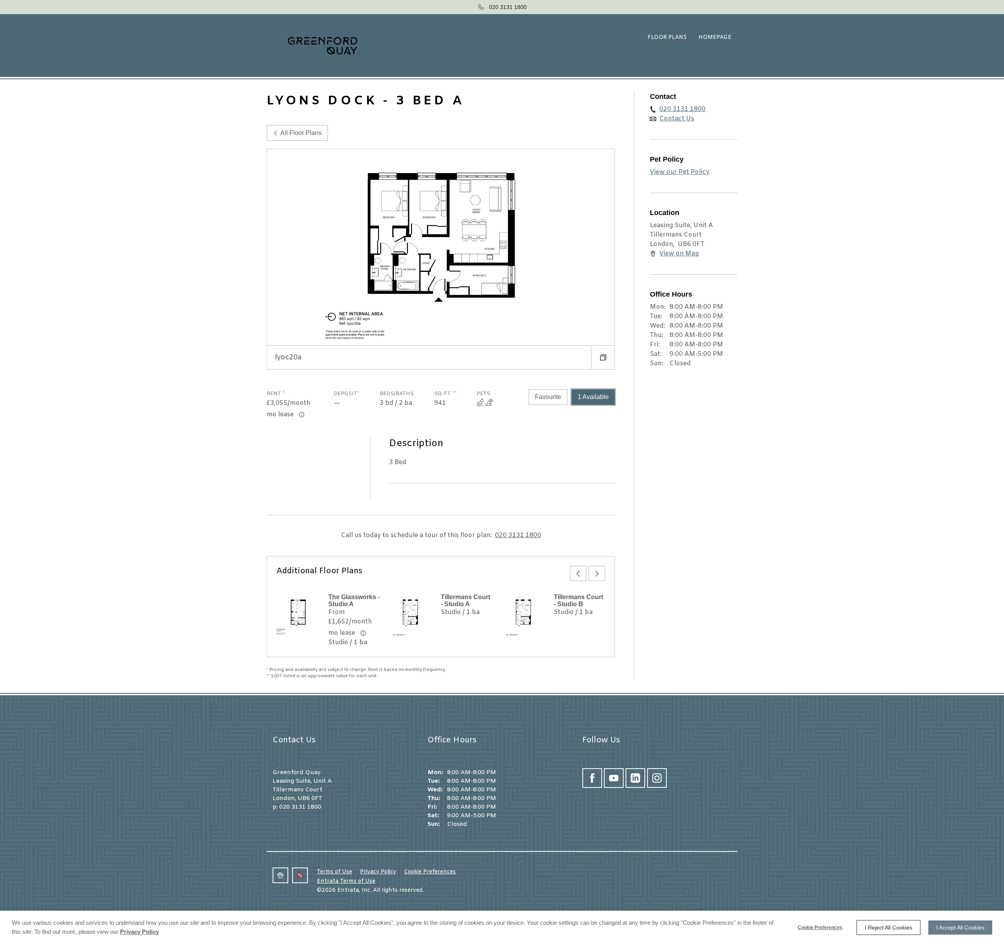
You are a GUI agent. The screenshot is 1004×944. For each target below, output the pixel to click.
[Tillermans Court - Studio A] (410, 615)
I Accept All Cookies (960, 927)
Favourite (548, 397)
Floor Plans (667, 37)
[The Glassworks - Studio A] (297, 615)
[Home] (316, 45)
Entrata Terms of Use (346, 881)
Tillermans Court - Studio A (465, 600)
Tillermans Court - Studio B (578, 600)
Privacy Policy (378, 872)
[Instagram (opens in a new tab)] (657, 778)
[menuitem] (667, 38)
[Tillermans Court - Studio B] (523, 615)
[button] (603, 357)
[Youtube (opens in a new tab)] (614, 778)
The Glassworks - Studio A (354, 600)
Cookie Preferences (820, 927)
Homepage (714, 37)
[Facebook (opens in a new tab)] (592, 778)
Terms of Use (334, 872)
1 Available (593, 397)
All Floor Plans (301, 132)
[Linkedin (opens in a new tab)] (635, 778)
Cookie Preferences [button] (430, 872)
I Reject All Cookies (888, 927)
